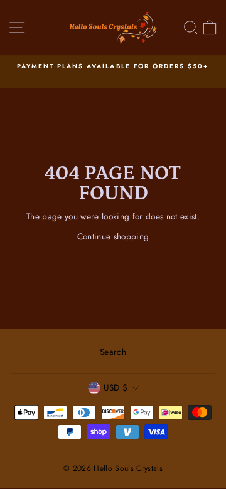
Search (113, 351)
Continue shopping (113, 236)
